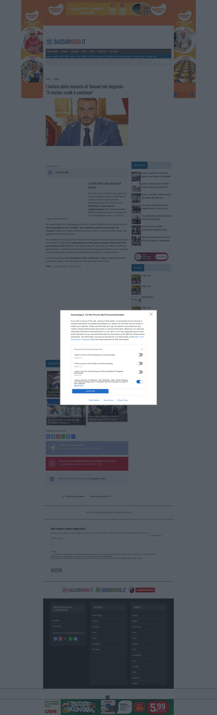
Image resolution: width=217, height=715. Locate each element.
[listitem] (108, 349)
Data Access (108, 400)
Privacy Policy (122, 400)
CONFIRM (90, 391)
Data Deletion (94, 400)
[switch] (139, 354)
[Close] (152, 315)
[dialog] (108, 357)
